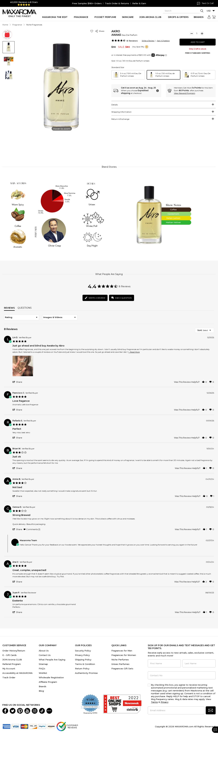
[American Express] (6, 726)
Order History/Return (13, 650)
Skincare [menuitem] (128, 17)
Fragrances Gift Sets (122, 668)
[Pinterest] (20, 710)
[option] (128, 75)
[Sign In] (209, 17)
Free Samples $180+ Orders (87, 3)
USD (209, 11)
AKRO (115, 31)
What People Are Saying (52, 659)
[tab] (163, 104)
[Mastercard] (24, 726)
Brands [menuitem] (198, 17)
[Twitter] (12, 710)
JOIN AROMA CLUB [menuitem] (150, 17)
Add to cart (198, 42)
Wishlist (43, 673)
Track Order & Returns (117, 3)
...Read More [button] (134, 352)
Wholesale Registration (51, 677)
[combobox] (21, 317)
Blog (41, 691)
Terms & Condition (85, 664)
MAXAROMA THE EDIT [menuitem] (55, 17)
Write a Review (148, 41)
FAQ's (42, 668)
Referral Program (11, 664)
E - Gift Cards (9, 655)
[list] (113, 367)
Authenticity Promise (86, 673)
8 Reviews (132, 40)
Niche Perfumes (120, 659)
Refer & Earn (139, 3)
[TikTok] (42, 710)
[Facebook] (5, 710)
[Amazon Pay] (51, 726)
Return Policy (82, 668)
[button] (92, 31)
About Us (44, 650)
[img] (147, 47)
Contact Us (45, 655)
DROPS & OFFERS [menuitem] (178, 17)
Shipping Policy (83, 659)
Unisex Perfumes (120, 664)
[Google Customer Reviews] (67, 726)
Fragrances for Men (121, 650)
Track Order (8, 677)
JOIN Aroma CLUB (12, 659)
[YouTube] (27, 710)
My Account (8, 668)
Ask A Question (163, 41)
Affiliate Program (48, 682)
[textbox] (212, 331)
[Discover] (33, 726)
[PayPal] (42, 726)
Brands (42, 686)
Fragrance (17, 24)
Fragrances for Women (123, 655)
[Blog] (49, 710)
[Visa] (15, 726)
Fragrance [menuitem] (81, 17)
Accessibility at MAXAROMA (17, 673)
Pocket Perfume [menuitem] (105, 17)
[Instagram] (35, 710)
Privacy (164, 702)
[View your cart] (214, 17)
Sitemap (43, 664)
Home (5, 24)
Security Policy (83, 650)
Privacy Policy (82, 655)
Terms (154, 702)
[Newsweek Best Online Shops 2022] (122, 704)
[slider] (109, 148)
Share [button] (101, 31)
